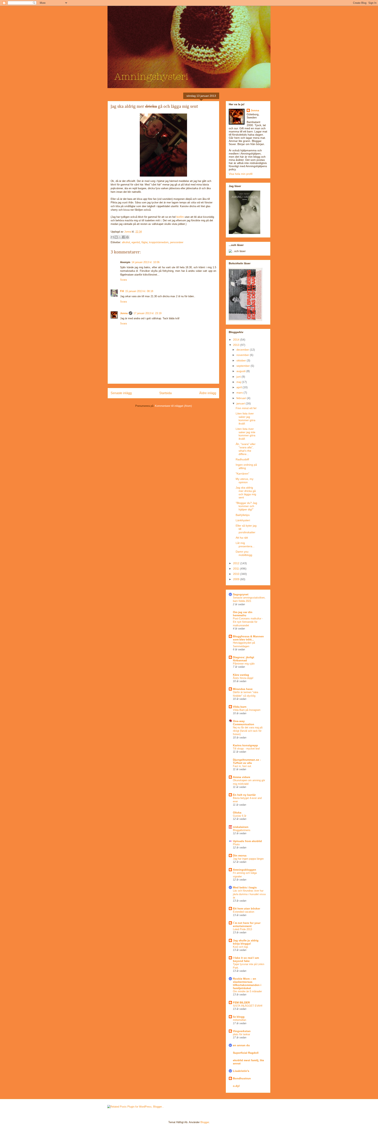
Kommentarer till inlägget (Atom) (173, 405)
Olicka (237, 812)
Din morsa (239, 855)
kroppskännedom (159, 242)
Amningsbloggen (244, 869)
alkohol (126, 242)
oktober (241, 360)
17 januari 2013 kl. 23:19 (147, 313)
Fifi (122, 291)
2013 (236, 344)
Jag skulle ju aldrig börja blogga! (245, 942)
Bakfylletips (243, 515)
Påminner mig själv (244, 663)
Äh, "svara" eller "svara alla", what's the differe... (246, 448)
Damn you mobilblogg (244, 553)
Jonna (128, 231)
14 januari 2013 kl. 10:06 (145, 262)
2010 (236, 573)
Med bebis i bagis (245, 887)
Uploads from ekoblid (247, 841)
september (243, 365)
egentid (136, 242)
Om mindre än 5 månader (247, 991)
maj (239, 381)
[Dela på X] (120, 237)
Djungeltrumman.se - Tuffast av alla (247, 761)
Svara (123, 279)
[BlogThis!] (116, 237)
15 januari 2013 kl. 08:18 (139, 291)
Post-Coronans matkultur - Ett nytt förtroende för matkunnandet (248, 622)
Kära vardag (241, 674)
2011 (236, 568)
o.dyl (236, 1085)
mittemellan (239, 1019)
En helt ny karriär (244, 794)
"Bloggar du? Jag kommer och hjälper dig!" (246, 506)
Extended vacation (243, 911)
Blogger (204, 1122)
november (243, 354)
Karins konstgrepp (245, 745)
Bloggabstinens (241, 830)
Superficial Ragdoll (245, 1052)
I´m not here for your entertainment (246, 924)
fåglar (144, 242)
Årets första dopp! (243, 678)
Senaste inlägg (121, 393)
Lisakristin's (241, 1070)
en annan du (241, 1045)
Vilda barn (239, 706)
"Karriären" (242, 473)
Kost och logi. (241, 946)
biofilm (180, 216)
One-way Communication (243, 723)
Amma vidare (241, 777)
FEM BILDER (241, 1002)
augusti (241, 371)
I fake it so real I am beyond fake (246, 959)
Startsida (165, 393)
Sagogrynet (240, 594)
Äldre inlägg (207, 393)
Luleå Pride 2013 (242, 929)
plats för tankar (241, 1034)
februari (241, 398)
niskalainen (240, 826)
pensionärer (176, 242)
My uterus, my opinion (244, 480)
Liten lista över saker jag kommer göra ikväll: (245, 418)
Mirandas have (243, 689)
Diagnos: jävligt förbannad (243, 659)
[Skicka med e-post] (112, 237)
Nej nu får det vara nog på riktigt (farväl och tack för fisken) (247, 731)
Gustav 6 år (239, 815)
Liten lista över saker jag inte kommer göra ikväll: (245, 433)
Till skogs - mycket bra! (246, 748)
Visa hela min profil (240, 173)
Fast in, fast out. (242, 766)
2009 (236, 579)
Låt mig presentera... (245, 544)
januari (241, 403)
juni (239, 376)
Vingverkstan (242, 1031)
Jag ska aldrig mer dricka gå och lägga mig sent (246, 492)
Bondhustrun (242, 1078)
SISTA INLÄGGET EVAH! (247, 1005)
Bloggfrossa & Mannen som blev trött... (248, 638)
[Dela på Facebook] (124, 237)
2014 (236, 339)
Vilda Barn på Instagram (246, 709)
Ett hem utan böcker (246, 908)
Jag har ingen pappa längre (248, 858)
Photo (236, 844)
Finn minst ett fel (246, 408)
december (243, 349)
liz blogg (239, 1016)
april (239, 387)
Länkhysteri (243, 520)
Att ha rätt (242, 537)
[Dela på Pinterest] (127, 237)
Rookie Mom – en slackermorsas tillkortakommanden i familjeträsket (247, 983)
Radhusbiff (242, 459)
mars (240, 392)
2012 (236, 563)
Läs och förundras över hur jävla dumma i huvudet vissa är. (249, 894)
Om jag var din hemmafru (242, 614)
